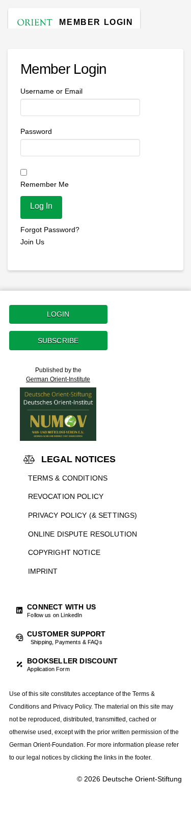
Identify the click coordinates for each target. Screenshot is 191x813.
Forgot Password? (49, 230)
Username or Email (51, 91)
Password (36, 131)
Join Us (32, 242)
